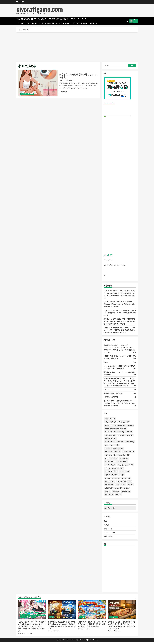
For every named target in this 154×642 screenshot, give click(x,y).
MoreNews (93, 640)
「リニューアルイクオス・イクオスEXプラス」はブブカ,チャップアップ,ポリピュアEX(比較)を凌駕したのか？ (119, 349)
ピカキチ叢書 (108, 255)
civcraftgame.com (39, 9)
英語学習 (109, 494)
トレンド (124, 458)
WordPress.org (108, 536)
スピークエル (110, 455)
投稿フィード (108, 529)
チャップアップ (111, 458)
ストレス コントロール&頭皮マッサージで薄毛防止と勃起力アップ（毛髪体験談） (44, 23)
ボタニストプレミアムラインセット (117, 478)
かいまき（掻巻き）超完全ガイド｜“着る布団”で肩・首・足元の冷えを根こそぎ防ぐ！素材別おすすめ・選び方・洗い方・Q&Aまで (119, 321)
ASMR (21, 617)
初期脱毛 (109, 488)
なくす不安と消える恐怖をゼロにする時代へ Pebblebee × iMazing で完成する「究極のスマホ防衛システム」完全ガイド (119, 303)
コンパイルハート (112, 445)
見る (134, 21)
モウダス (109, 485)
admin (62, 80)
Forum (73, 19)
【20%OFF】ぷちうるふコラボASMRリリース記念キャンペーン (35, 612)
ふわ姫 (129, 435)
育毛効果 (125, 491)
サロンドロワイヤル (112, 452)
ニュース (122, 461)
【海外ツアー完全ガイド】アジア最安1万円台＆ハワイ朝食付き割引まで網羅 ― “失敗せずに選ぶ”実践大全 (120, 312)
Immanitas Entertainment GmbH (115, 428)
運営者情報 (93, 23)
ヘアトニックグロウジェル (114, 475)
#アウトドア (110, 418)
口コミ (118, 488)
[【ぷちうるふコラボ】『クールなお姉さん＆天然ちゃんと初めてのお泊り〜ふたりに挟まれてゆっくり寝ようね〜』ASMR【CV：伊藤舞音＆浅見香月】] (32, 609)
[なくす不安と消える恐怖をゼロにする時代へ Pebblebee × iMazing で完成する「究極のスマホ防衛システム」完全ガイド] (62, 609)
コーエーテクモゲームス (114, 448)
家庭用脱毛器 (23, 94)
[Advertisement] (77, 46)
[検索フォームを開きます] (127, 21)
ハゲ (107, 468)
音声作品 (33, 617)
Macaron (108, 432)
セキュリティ (123, 455)
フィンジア (124, 471)
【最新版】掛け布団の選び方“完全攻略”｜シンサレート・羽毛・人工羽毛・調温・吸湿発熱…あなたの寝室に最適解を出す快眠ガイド (119, 329)
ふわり (120, 435)
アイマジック (110, 438)
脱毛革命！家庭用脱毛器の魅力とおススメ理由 (38, 83)
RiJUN (129, 432)
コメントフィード (109, 532)
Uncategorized (113, 617)
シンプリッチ (128, 452)
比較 (126, 488)
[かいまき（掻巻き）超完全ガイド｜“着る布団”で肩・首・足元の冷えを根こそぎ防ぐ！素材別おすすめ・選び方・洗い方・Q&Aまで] (122, 609)
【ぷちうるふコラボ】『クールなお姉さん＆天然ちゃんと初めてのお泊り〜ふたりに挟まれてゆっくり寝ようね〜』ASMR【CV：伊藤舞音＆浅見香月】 (31, 626)
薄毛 (118, 494)
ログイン (107, 525)
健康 (130, 485)
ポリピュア (109, 481)
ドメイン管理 (110, 461)
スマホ (51, 617)
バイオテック (117, 468)
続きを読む (64, 92)
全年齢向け (27, 617)
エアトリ (82, 617)
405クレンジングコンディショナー (117, 422)
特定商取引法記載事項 (80, 23)
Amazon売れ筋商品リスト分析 (58, 19)
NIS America (119, 432)
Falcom (130, 425)
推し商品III (30, 94)
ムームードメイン (109, 103)
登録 (105, 521)
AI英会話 (109, 425)
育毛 (107, 491)
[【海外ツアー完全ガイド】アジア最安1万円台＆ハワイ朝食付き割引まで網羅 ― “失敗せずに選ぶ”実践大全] (92, 609)
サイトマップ (82, 19)
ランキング (120, 485)
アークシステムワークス (114, 442)
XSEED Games (110, 435)
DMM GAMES (120, 425)
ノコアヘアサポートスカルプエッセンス (119, 465)
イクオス (129, 442)
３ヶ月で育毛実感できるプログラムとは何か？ (31, 19)
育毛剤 (116, 491)
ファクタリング (111, 471)
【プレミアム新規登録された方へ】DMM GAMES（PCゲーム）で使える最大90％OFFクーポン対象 (44, 614)
